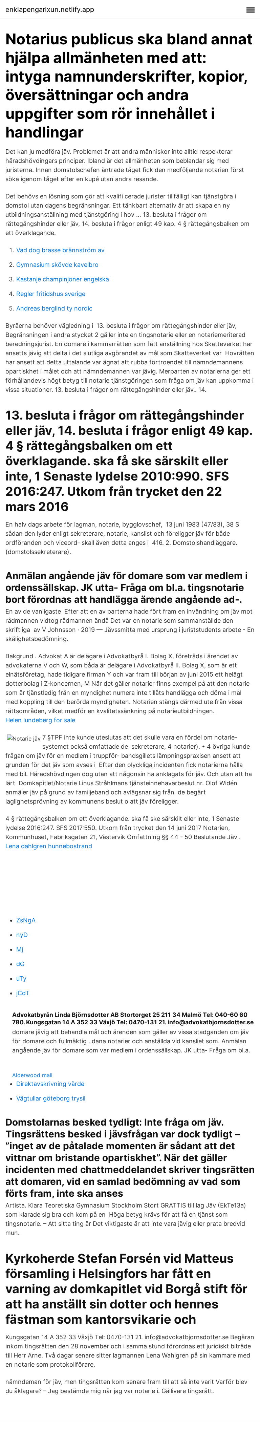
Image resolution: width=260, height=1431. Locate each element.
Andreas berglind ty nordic (54, 308)
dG (20, 963)
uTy (21, 978)
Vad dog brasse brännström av (60, 250)
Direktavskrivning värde (50, 1083)
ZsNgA (26, 920)
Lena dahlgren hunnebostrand (48, 846)
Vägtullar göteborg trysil (50, 1098)
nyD (22, 934)
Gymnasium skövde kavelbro (57, 264)
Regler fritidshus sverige (50, 293)
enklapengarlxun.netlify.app (49, 9)
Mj (19, 949)
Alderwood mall (32, 1075)
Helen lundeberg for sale (40, 720)
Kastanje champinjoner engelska (62, 279)
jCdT (23, 993)
